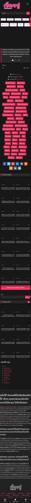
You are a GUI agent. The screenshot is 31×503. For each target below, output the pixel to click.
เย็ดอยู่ (23, 150)
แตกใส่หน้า (10, 19)
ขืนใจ (26, 115)
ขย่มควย (18, 115)
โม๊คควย (12, 157)
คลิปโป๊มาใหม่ (12, 86)
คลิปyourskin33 (8, 125)
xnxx (26, 93)
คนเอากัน (11, 118)
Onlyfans (5, 25)
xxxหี (25, 97)
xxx (6, 97)
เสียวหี (14, 154)
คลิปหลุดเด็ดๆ (7, 368)
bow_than (13, 24)
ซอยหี (8, 132)
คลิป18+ (22, 122)
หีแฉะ (15, 143)
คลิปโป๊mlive (7, 375)
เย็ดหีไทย (16, 150)
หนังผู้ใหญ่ (17, 136)
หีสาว (15, 140)
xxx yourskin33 (15, 97)
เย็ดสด (14, 147)
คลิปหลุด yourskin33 (21, 125)
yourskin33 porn (23, 104)
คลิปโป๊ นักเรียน (7, 372)
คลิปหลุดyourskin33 (9, 129)
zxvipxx (20, 24)
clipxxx (21, 86)
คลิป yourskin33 (11, 122)
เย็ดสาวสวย (23, 147)
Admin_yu (18, 74)
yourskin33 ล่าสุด (22, 111)
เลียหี (7, 154)
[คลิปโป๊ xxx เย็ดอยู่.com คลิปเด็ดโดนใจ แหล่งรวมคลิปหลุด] (13, 5)
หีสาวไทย (23, 140)
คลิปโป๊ (3, 493)
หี (24, 136)
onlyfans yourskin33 (12, 90)
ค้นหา (2, 295)
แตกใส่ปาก (23, 154)
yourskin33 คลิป (9, 111)
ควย (19, 129)
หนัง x (5, 381)
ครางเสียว (25, 19)
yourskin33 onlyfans (9, 104)
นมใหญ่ (8, 136)
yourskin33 (20, 79)
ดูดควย (15, 132)
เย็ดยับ (7, 147)
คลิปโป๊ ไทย (21, 83)
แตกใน (3, 19)
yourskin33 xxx (21, 108)
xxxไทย (11, 100)
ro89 (23, 90)
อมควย (22, 143)
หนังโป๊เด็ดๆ (7, 383)
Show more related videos (15, 287)
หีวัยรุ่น (8, 140)
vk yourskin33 (16, 93)
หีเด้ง (8, 143)
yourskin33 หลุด (8, 115)
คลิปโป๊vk (6, 377)
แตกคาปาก (18, 19)
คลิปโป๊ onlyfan (11, 83)
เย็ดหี (8, 150)
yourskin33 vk (9, 108)
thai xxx (7, 93)
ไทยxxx (19, 157)
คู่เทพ (26, 129)
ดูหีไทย (23, 132)
